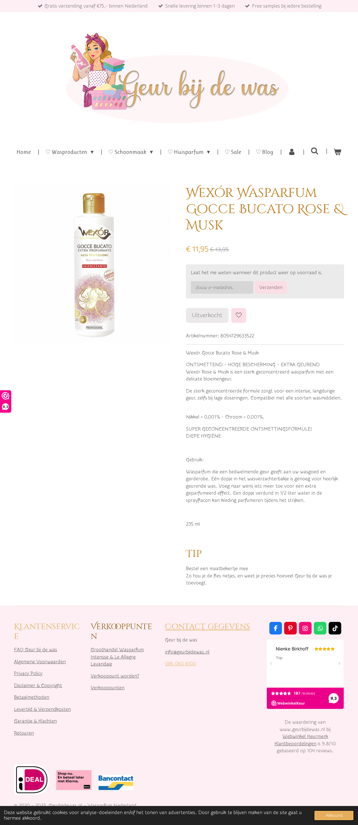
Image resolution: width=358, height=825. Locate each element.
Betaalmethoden (31, 697)
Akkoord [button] (334, 815)
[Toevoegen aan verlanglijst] (238, 315)
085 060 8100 (180, 663)
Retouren (24, 733)
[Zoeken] (314, 151)
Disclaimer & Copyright (38, 685)
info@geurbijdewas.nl (187, 652)
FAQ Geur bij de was (35, 649)
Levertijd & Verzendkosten (42, 709)
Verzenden (270, 287)
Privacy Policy (28, 673)
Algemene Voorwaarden (40, 661)
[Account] (292, 152)
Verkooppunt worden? (115, 676)
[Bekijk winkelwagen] (337, 152)
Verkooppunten (107, 687)
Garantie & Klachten (35, 721)
